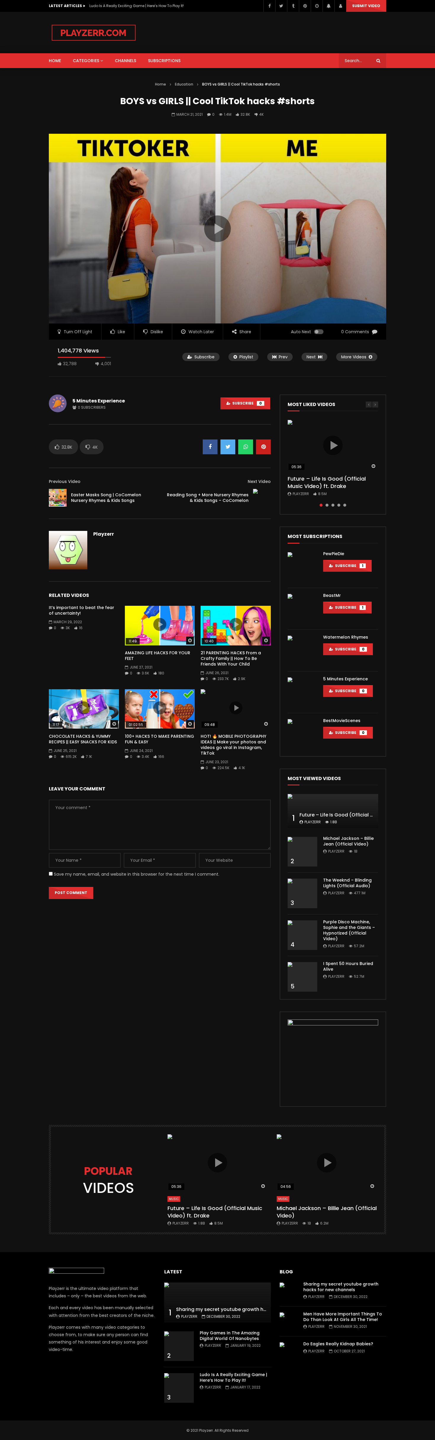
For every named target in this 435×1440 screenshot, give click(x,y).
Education (184, 84)
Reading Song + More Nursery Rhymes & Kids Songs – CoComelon (208, 497)
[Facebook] (269, 6)
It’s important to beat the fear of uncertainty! (81, 610)
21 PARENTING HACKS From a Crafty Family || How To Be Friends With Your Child (231, 658)
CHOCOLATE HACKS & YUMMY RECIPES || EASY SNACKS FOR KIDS (83, 739)
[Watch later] (317, 6)
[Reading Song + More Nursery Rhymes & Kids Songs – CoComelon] (262, 498)
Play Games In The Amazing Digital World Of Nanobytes (230, 1335)
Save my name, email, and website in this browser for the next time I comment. (136, 874)
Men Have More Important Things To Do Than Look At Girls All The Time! (342, 1317)
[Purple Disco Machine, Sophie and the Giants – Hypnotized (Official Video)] (302, 935)
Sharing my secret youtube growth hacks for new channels (246, 1309)
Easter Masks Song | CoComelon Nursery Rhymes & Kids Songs (106, 497)
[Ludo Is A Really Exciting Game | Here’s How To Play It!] (179, 1388)
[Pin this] (263, 446)
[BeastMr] (302, 609)
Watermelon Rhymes (345, 637)
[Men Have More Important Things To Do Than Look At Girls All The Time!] (288, 1321)
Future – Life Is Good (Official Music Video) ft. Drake (327, 482)
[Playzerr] (94, 32)
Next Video (259, 481)
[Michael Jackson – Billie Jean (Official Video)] (302, 851)
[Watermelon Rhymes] (302, 650)
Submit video (366, 5)
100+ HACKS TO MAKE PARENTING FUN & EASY (159, 739)
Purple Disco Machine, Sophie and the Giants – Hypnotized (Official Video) (349, 930)
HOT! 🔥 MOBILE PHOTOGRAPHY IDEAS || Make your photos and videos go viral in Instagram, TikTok (233, 744)
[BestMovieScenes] (302, 734)
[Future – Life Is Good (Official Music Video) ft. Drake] (333, 811)
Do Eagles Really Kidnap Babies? (338, 1344)
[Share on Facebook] (210, 446)
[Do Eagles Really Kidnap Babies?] (288, 1351)
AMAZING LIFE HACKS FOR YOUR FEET (157, 655)
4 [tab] (338, 505)
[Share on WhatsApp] (245, 446)
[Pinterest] (305, 6)
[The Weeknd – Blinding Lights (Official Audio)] (302, 893)
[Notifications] (328, 6)
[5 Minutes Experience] (302, 692)
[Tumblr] (293, 6)
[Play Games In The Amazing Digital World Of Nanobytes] (179, 1346)
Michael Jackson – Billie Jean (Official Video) (348, 841)
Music (174, 1199)
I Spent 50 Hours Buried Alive (348, 966)
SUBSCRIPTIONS (164, 61)
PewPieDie (333, 554)
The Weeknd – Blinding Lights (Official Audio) (347, 883)
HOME (55, 61)
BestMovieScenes (341, 721)
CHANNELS (125, 61)
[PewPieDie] (302, 567)
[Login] (340, 6)
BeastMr (332, 595)
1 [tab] (321, 505)
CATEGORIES (86, 61)
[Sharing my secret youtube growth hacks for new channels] (217, 1303)
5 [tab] (344, 505)
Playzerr (103, 534)
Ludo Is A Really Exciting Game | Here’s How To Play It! (233, 1377)
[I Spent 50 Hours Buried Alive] (302, 977)
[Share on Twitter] (227, 446)
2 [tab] (327, 505)
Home (160, 84)
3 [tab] (332, 505)
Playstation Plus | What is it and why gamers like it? (135, 5)
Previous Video (64, 481)
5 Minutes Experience (98, 400)
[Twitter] (281, 6)
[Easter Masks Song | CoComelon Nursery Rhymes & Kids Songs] (58, 498)
